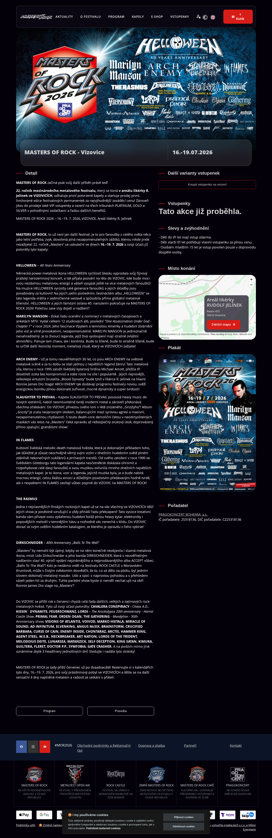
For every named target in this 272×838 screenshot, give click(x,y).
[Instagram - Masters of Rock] (33, 747)
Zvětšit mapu (221, 324)
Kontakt (236, 745)
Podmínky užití (25, 825)
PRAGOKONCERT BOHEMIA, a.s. (183, 514)
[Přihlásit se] (198, 16)
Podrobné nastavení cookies (103, 828)
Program (49, 711)
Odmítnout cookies (184, 826)
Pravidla (121, 711)
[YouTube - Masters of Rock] (44, 747)
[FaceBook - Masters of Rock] (21, 747)
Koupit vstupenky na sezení (207, 184)
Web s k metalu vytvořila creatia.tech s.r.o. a (217, 825)
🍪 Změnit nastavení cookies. (57, 825)
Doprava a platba (151, 745)
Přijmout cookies (183, 817)
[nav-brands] (36, 17)
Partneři (190, 745)
